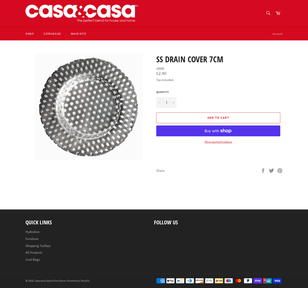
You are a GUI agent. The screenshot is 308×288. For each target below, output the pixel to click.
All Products (33, 252)
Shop (29, 34)
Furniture (31, 239)
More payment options (218, 142)
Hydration (32, 232)
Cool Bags (32, 259)
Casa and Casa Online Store (49, 280)
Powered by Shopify (78, 280)
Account (278, 34)
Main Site (78, 34)
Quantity (162, 92)
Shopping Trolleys (38, 246)
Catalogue (52, 34)
